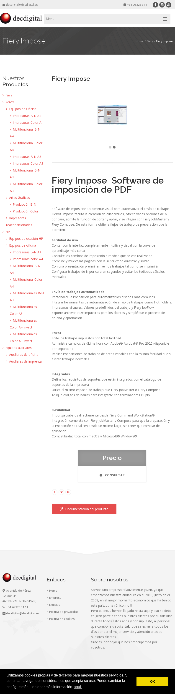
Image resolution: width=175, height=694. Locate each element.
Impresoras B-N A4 (26, 116)
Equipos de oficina (22, 245)
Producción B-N (24, 204)
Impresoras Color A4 (27, 122)
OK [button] (152, 681)
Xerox (9, 102)
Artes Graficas (19, 197)
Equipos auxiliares (18, 348)
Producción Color (25, 211)
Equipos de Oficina (22, 109)
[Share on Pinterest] (68, 492)
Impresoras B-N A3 (26, 156)
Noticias (54, 605)
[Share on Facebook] (54, 492)
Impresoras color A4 (27, 259)
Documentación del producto (85, 509)
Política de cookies (62, 619)
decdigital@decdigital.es (22, 5)
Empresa (55, 598)
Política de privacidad (64, 612)
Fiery (150, 41)
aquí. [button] (78, 687)
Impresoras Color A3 (27, 163)
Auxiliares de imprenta (25, 361)
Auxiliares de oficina (23, 354)
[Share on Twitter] (61, 492)
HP (7, 232)
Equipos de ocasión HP (25, 238)
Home (140, 41)
